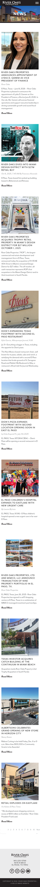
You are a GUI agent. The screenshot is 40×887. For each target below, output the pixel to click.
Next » (38, 832)
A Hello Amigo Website (20, 883)
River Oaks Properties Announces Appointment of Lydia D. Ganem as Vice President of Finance (19, 76)
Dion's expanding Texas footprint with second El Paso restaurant (18, 334)
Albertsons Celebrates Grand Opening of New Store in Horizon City (19, 730)
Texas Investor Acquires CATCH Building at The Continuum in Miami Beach (18, 662)
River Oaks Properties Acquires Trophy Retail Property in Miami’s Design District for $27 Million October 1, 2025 (18, 243)
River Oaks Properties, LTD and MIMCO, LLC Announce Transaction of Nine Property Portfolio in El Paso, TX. (18, 581)
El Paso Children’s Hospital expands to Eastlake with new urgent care (19, 503)
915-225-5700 (20, 861)
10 (34, 830)
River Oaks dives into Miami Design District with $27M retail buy (18, 167)
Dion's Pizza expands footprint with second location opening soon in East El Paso (18, 426)
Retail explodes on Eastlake (19, 803)
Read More (6, 113)
